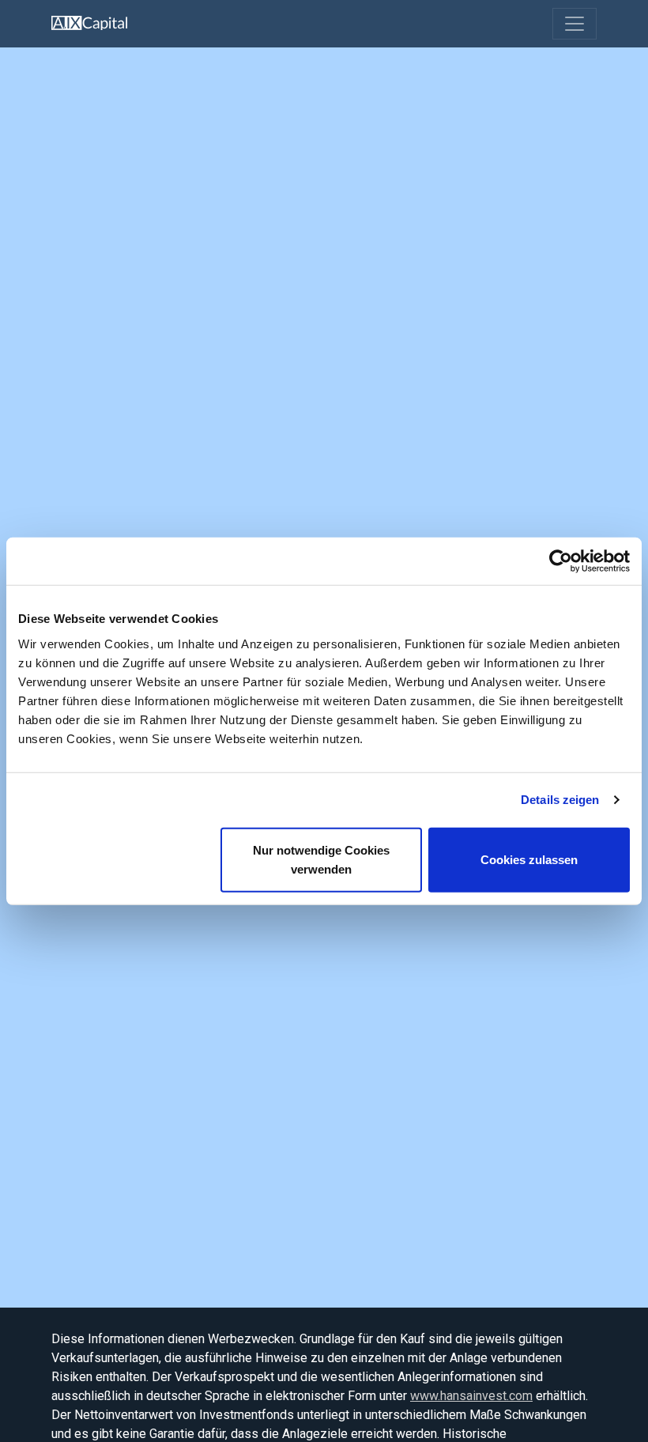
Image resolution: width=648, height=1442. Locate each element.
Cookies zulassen (529, 859)
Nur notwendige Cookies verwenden (321, 859)
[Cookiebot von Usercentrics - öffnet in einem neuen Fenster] (561, 561)
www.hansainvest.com (471, 1395)
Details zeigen (560, 799)
